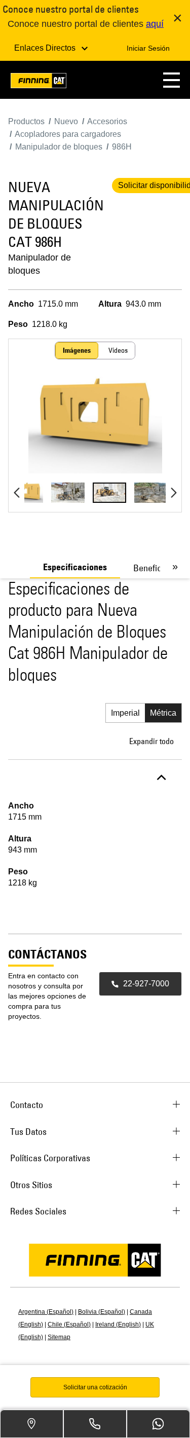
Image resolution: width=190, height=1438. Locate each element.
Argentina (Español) (45, 1311)
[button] (171, 80)
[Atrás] (16, 493)
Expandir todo (151, 741)
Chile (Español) (69, 1324)
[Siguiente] (173, 493)
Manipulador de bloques (39, 264)
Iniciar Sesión (148, 48)
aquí (155, 24)
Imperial (125, 713)
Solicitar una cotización (95, 1387)
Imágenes (77, 350)
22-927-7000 (146, 983)
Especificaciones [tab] (75, 567)
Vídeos (118, 350)
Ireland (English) (118, 1324)
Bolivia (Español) (101, 1311)
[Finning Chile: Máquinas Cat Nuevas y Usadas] (38, 82)
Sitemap (59, 1337)
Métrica (163, 713)
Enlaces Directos (46, 48)
